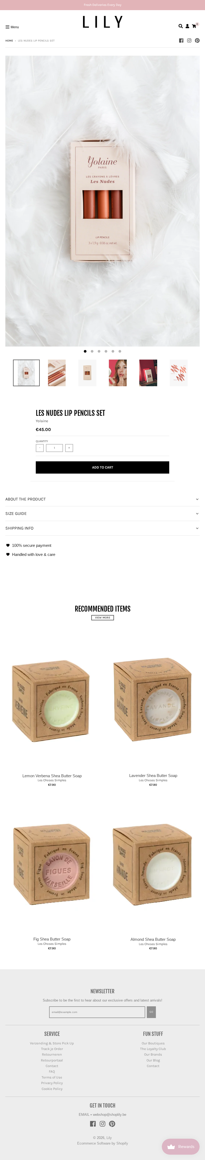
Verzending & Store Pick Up (52, 1043)
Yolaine (42, 421)
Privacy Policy (52, 1083)
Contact (52, 1066)
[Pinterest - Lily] (197, 40)
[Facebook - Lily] (181, 40)
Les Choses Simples (52, 780)
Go (151, 1012)
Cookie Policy (52, 1089)
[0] (194, 26)
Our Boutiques (153, 1043)
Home (9, 40)
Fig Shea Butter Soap (51, 939)
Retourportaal (52, 1060)
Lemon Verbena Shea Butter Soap (52, 776)
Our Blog (153, 1060)
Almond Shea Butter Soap (153, 939)
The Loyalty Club (153, 1049)
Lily (109, 1138)
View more (102, 617)
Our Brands (153, 1054)
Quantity (42, 441)
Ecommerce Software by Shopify (102, 1143)
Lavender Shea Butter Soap (153, 775)
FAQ (52, 1071)
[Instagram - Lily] (189, 40)
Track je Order (52, 1049)
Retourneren (52, 1054)
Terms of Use (52, 1077)
